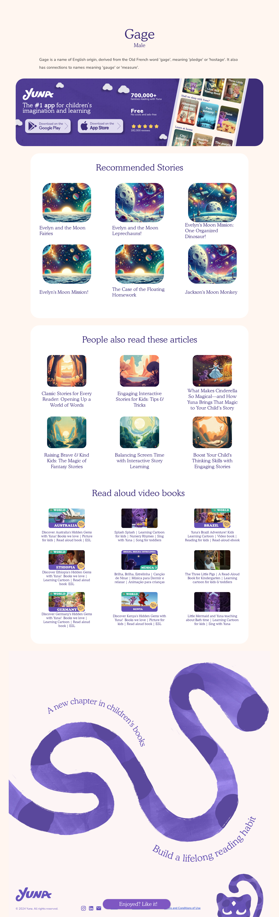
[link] (48, 126)
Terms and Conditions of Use (182, 908)
